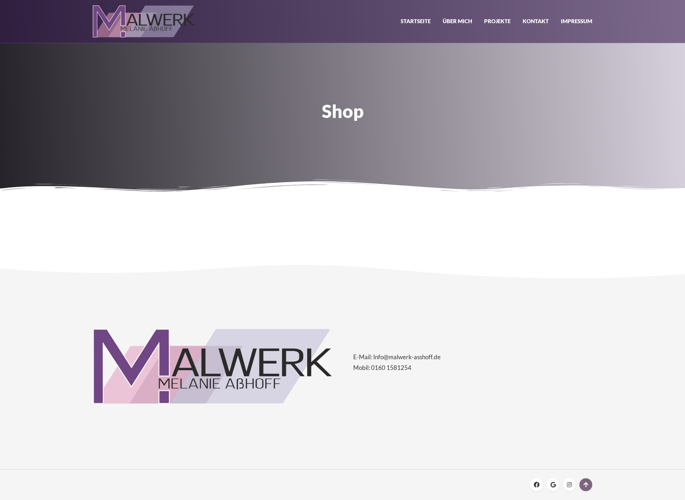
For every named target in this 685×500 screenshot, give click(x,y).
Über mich (457, 21)
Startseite (416, 21)
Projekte (497, 21)
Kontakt (536, 21)
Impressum (576, 21)
